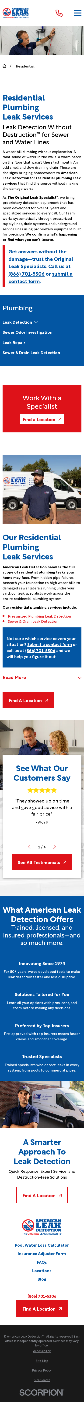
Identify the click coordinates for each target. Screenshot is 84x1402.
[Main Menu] (77, 13)
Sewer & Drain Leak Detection (33, 621)
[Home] (16, 13)
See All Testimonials (39, 862)
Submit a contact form (49, 644)
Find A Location (25, 700)
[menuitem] (17, 322)
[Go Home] (4, 66)
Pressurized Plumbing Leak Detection (39, 616)
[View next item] (55, 847)
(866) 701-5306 (26, 273)
